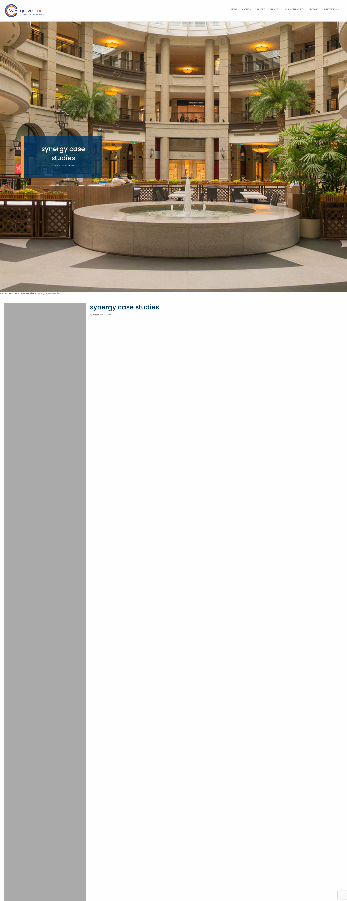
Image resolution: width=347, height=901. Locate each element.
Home (234, 9)
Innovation (330, 9)
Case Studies (27, 293)
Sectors (313, 9)
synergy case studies (100, 314)
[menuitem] (234, 9)
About (245, 9)
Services (274, 9)
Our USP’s (260, 9)
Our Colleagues (294, 9)
